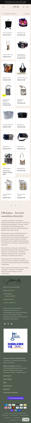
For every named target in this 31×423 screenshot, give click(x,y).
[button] (3, 7)
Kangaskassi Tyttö (6, 77)
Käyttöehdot (7, 417)
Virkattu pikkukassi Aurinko (7, 195)
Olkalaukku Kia (20, 146)
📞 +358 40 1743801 (9, 296)
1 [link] (11, 205)
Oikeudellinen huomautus (16, 420)
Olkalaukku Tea (6, 146)
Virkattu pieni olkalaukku (20, 100)
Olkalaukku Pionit (21, 168)
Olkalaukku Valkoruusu (22, 77)
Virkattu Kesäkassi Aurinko (21, 195)
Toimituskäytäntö (16, 417)
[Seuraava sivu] (20, 205)
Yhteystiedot (25, 417)
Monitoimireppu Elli (7, 32)
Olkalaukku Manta (7, 168)
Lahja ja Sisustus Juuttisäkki (15, 413)
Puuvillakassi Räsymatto (8, 124)
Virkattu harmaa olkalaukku (6, 100)
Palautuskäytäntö (14, 415)
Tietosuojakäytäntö (24, 415)
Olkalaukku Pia (20, 124)
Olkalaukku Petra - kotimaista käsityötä (21, 55)
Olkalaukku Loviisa (21, 32)
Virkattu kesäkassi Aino (8, 54)
